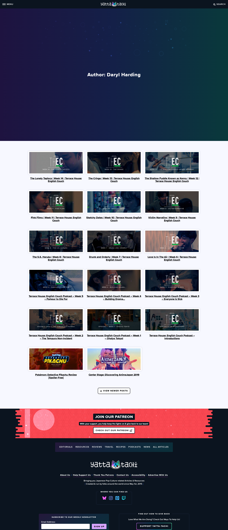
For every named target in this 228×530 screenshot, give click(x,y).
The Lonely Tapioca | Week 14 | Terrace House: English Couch (56, 179)
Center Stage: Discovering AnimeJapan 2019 (114, 375)
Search (221, 4)
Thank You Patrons (104, 475)
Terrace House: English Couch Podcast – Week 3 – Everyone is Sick (172, 297)
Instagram (111, 498)
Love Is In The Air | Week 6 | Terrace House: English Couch (172, 258)
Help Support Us (82, 475)
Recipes (121, 447)
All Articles (161, 447)
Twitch (124, 498)
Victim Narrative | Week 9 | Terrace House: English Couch (172, 219)
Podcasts (134, 447)
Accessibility (138, 475)
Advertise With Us (158, 475)
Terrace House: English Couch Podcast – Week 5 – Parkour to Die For (56, 297)
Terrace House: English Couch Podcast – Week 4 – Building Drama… (114, 297)
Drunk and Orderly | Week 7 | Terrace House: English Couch (114, 258)
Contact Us (123, 475)
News (147, 447)
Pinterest (117, 498)
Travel (109, 447)
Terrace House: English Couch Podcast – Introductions (172, 337)
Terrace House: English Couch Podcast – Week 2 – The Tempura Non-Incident (56, 337)
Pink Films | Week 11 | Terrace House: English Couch (56, 219)
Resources (82, 447)
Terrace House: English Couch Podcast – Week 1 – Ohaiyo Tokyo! (114, 337)
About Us (65, 475)
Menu (10, 4)
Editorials (66, 447)
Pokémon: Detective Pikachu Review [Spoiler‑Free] (56, 376)
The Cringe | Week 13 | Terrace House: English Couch (114, 179)
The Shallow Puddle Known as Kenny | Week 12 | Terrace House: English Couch (172, 179)
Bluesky (104, 498)
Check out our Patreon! (113, 430)
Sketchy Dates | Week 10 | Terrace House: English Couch (114, 219)
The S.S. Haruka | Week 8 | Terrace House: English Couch (56, 258)
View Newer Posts (115, 390)
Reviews (97, 447)
